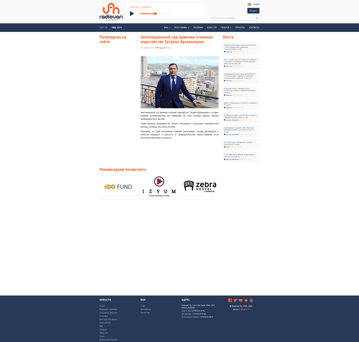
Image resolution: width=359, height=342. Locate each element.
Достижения (146, 309)
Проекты (240, 27)
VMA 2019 (117, 27)
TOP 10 (103, 27)
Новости (212, 27)
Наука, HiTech (105, 323)
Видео (253, 10)
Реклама (198, 27)
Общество (228, 52)
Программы (181, 27)
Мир (101, 326)
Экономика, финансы (108, 313)
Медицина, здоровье (108, 309)
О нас (143, 306)
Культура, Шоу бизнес (232, 120)
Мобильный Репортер (108, 339)
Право (161, 48)
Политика (228, 66)
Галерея (225, 27)
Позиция (103, 329)
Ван (166, 27)
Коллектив (145, 313)
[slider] (155, 13)
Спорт (227, 147)
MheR (247, 309)
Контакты (254, 27)
